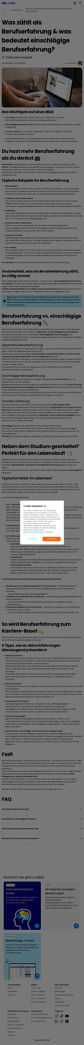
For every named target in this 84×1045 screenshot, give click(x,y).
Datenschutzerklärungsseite (34, 532)
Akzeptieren (51, 539)
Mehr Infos (32, 539)
